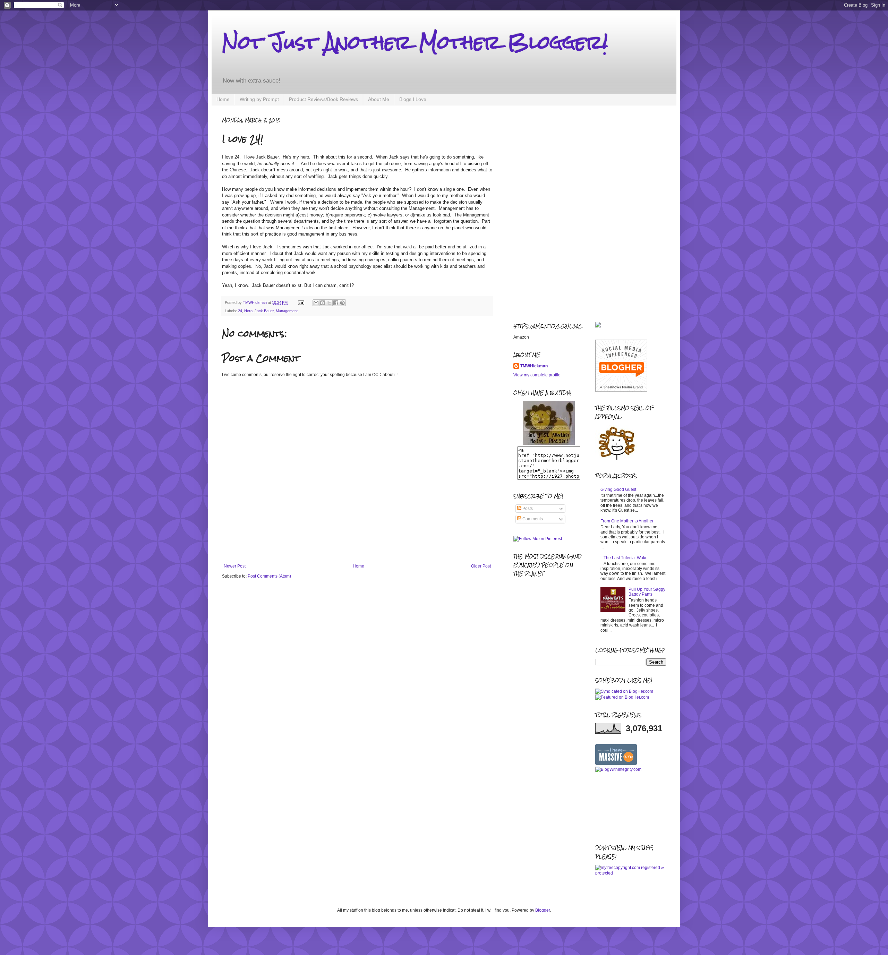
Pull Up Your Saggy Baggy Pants (647, 592)
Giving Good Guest (618, 489)
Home (223, 99)
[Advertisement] (357, 544)
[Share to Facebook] (335, 302)
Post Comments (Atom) (269, 576)
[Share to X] (329, 302)
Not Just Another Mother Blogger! (415, 42)
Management (287, 311)
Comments (532, 519)
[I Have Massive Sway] (616, 763)
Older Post (481, 566)
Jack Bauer (264, 311)
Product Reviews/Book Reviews (323, 99)
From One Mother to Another (627, 521)
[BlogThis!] (322, 302)
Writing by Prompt (259, 99)
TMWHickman (534, 366)
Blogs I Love (412, 99)
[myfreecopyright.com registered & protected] (630, 873)
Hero (248, 311)
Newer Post (235, 566)
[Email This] (316, 302)
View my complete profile (537, 375)
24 (240, 311)
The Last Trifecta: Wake (626, 557)
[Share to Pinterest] (342, 302)
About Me (378, 99)
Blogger (542, 910)
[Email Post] (300, 302)
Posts (527, 508)
